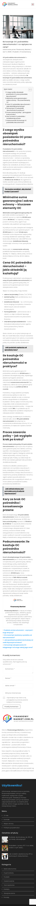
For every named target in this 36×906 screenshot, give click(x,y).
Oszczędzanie (9, 885)
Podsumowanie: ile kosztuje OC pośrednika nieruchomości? (16, 121)
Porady (6, 897)
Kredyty (7, 889)
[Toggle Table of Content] (29, 89)
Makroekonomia (10, 869)
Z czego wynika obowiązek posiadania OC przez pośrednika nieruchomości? (16, 94)
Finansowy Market (23, 49)
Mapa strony (9, 824)
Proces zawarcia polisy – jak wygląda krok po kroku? (18, 113)
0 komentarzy (25, 52)
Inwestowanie (9, 881)
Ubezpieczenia (9, 893)
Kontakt (7, 819)
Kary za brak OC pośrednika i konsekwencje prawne (16, 117)
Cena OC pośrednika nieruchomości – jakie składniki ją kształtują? (19, 105)
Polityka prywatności (12, 828)
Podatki (16, 52)
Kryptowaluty (9, 873)
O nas (6, 815)
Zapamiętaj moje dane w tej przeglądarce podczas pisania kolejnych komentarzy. (17, 700)
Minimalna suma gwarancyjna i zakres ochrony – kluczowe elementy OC (18, 100)
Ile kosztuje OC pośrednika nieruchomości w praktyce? (15, 109)
